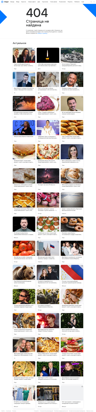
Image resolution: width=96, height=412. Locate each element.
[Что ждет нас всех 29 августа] (48, 179)
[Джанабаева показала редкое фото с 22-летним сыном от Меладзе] (72, 372)
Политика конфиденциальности (61, 410)
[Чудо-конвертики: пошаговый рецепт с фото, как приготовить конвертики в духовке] (72, 131)
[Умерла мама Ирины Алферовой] (24, 131)
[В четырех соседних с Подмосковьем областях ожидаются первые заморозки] (48, 300)
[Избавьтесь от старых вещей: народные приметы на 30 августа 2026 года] (48, 396)
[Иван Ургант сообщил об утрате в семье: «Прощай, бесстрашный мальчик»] (24, 83)
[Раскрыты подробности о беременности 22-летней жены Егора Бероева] (48, 276)
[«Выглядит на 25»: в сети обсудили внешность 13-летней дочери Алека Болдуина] (48, 372)
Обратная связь (89, 410)
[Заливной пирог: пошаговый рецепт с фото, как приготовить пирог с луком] (24, 155)
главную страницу (42, 33)
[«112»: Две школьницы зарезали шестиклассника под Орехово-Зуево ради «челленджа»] (48, 59)
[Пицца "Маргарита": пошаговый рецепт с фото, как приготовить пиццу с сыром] (48, 348)
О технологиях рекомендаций (46, 410)
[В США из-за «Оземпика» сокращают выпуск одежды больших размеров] (24, 396)
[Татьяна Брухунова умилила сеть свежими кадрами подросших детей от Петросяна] (24, 300)
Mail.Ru (3, 410)
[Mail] (2, 2)
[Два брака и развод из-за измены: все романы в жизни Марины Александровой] (72, 252)
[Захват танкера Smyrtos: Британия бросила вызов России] (72, 203)
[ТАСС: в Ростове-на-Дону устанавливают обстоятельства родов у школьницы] (48, 83)
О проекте (36, 410)
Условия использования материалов (77, 410)
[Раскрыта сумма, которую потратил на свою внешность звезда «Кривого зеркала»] (72, 83)
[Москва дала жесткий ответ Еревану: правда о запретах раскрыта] (48, 252)
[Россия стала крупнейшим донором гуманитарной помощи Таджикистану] (72, 276)
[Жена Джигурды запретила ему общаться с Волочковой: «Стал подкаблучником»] (24, 348)
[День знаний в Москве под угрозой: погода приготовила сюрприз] (72, 324)
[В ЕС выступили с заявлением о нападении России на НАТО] (72, 396)
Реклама (14, 410)
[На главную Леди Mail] (5, 2)
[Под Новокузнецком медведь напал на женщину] (24, 276)
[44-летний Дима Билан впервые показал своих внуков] (72, 107)
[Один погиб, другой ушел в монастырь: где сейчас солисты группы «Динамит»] (24, 59)
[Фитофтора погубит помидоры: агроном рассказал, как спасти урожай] (24, 252)
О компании (8, 410)
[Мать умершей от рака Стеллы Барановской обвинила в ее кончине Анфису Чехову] (72, 155)
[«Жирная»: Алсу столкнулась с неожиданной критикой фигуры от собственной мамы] (48, 131)
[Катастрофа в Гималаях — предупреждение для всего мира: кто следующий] (72, 59)
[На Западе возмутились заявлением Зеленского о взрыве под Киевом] (24, 228)
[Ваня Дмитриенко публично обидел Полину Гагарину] (48, 324)
